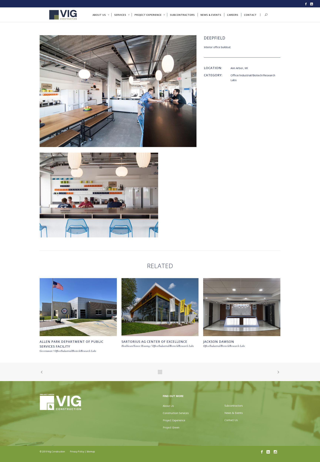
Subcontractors (233, 405)
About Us (168, 406)
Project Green (171, 427)
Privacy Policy (77, 451)
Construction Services (176, 413)
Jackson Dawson (218, 341)
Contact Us (231, 420)
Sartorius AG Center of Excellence (154, 341)
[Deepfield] (99, 194)
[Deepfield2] (118, 91)
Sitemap (90, 451)
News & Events (233, 413)
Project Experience (174, 420)
